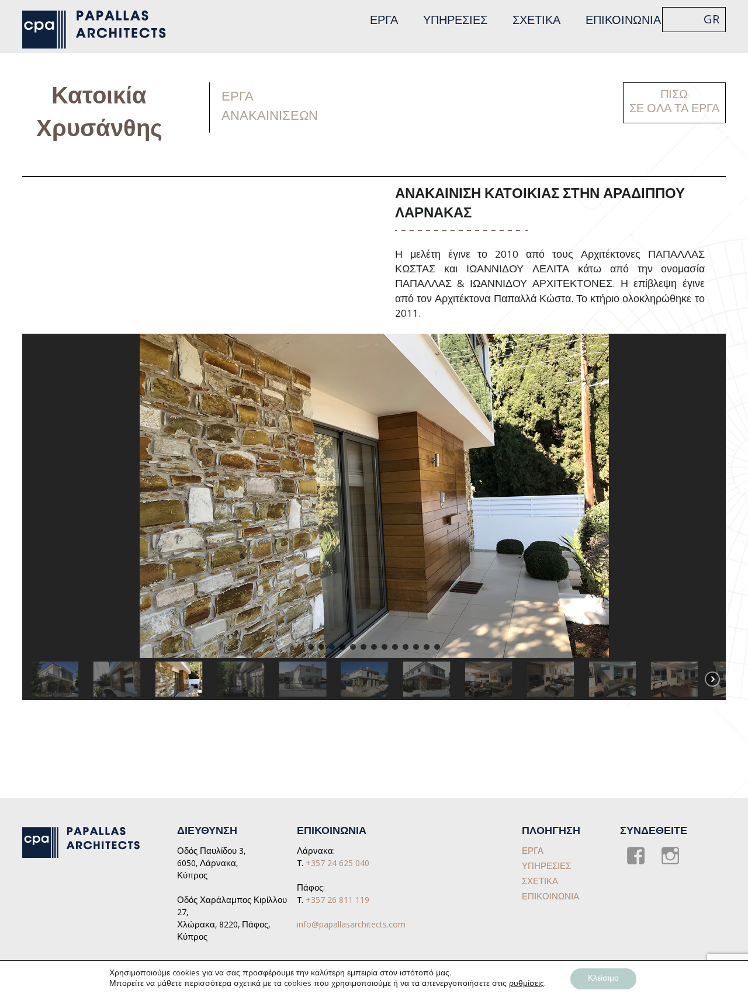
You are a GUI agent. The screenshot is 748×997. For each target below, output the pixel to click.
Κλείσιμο (603, 978)
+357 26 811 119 (337, 901)
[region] (373, 517)
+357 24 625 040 (337, 864)
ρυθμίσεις (526, 984)
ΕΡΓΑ (384, 21)
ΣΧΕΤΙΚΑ (536, 21)
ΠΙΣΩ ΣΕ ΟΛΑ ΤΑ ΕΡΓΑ (674, 102)
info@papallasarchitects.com (351, 926)
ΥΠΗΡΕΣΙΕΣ (455, 21)
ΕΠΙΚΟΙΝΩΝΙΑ (623, 21)
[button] (311, 647)
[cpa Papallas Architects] (100, 29)
